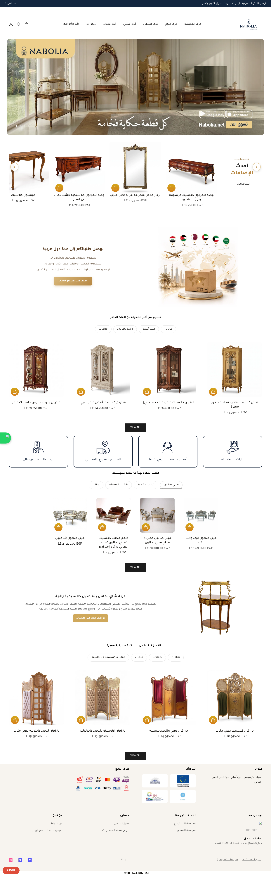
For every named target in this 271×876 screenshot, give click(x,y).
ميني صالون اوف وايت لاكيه (201, 540)
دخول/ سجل (121, 824)
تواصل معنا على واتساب (90, 618)
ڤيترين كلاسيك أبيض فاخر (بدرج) (102, 402)
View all (135, 427)
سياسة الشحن (186, 830)
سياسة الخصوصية (227, 859)
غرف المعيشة (192, 24)
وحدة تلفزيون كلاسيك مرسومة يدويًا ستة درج (191, 197)
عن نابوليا (56, 824)
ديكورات (91, 24)
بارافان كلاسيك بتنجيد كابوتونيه (102, 731)
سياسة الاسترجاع (185, 824)
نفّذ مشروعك (71, 24)
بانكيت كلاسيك (118, 485)
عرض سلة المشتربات (115, 830)
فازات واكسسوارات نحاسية (108, 657)
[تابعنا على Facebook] (30, 860)
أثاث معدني (109, 24)
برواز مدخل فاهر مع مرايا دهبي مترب (135, 195)
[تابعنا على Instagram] (11, 860)
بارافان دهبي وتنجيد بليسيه (168, 731)
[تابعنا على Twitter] (20, 860)
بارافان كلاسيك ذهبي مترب (235, 731)
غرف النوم (171, 24)
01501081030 (254, 830)
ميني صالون (171, 485)
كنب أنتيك (149, 329)
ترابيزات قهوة (146, 485)
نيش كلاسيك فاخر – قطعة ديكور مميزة (234, 405)
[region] (135, 87)
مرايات (139, 657)
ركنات (96, 485)
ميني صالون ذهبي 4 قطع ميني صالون (157, 540)
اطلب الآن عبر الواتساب (73, 281)
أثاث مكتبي (129, 24)
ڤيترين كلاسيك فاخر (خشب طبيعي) (168, 402)
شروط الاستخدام (251, 859)
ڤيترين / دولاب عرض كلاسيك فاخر (36, 402)
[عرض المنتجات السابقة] (257, 167)
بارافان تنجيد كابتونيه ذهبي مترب (36, 731)
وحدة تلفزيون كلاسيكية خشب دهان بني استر (79, 197)
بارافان (176, 657)
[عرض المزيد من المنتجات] (14, 167)
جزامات (103, 329)
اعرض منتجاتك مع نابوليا (47, 830)
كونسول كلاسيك (23, 195)
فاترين (168, 329)
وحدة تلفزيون (125, 329)
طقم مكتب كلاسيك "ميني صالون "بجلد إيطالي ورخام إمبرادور (113, 543)
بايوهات (157, 657)
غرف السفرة (150, 24)
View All (135, 567)
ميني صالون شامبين (69, 538)
